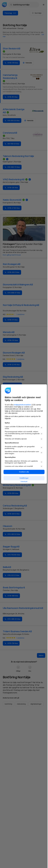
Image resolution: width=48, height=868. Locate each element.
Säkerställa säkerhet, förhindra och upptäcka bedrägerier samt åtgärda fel (21, 462)
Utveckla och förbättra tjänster (16, 439)
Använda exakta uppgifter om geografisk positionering (20, 447)
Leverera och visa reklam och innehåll (19, 466)
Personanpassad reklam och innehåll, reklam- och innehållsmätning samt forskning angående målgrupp (22, 434)
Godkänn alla (24, 472)
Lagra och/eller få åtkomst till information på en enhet (22, 427)
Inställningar (24, 478)
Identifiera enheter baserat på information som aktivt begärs (22, 453)
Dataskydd (24, 481)
